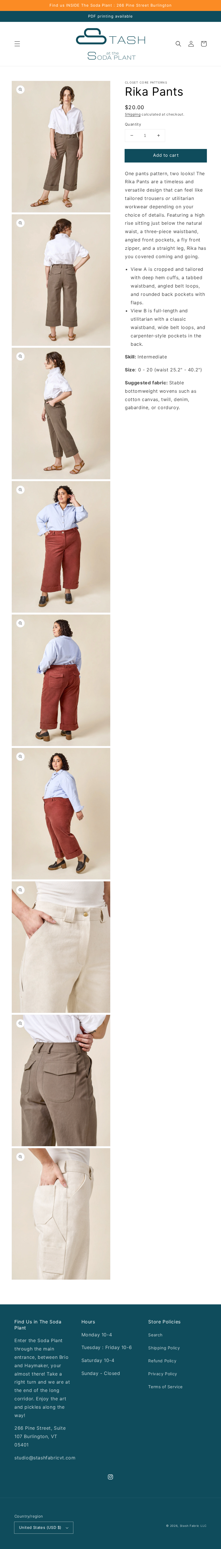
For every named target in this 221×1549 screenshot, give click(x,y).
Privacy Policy (162, 1373)
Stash (184, 1525)
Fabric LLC (198, 1525)
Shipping (133, 114)
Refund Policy (162, 1360)
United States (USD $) (40, 1527)
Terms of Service (165, 1386)
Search (155, 1334)
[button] (17, 43)
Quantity (133, 124)
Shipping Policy (164, 1347)
